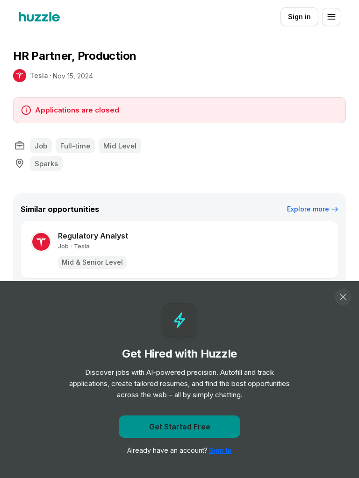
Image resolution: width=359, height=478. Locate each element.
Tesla (39, 75)
